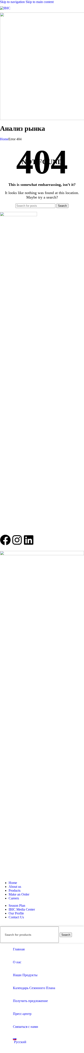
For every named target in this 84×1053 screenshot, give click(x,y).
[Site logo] (5, 8)
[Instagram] (17, 541)
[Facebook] (5, 541)
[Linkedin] (28, 541)
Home (4, 139)
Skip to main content (40, 2)
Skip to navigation (13, 2)
